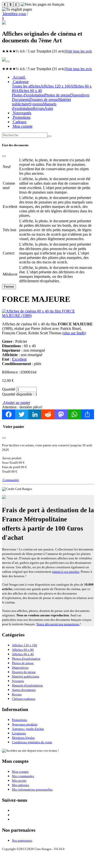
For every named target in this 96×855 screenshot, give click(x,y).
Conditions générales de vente (32, 742)
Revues (38, 108)
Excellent (19, 359)
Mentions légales (23, 738)
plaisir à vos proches (65, 571)
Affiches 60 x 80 (23, 650)
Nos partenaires (22, 840)
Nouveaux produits (24, 724)
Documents (21, 99)
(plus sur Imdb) (74, 333)
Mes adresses (20, 785)
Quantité (8, 389)
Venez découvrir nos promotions (57, 624)
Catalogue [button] (20, 82)
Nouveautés (21, 113)
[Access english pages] (17, 9)
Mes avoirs (19, 780)
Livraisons (19, 733)
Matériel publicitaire (25, 676)
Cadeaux (19, 122)
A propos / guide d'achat (28, 729)
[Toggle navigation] (8, 61)
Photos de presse (57, 95)
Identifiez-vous (14, 14)
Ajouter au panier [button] (16, 402)
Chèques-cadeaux (23, 699)
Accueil (19, 77)
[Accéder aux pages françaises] (42, 4)
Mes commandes (23, 776)
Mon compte (22, 126)
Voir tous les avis (78, 51)
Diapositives (79, 95)
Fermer (9, 286)
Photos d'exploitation (28, 95)
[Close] (4, 438)
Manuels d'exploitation (27, 685)
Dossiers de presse (44, 99)
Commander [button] (10, 480)
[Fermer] (4, 156)
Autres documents (24, 690)
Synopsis (36, 104)
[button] (48, 18)
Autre (48, 108)
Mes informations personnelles (32, 789)
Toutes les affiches (26, 86)
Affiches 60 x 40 (29, 90)
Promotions (21, 117)
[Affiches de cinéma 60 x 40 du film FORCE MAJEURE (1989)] (48, 316)
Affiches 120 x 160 (55, 86)
